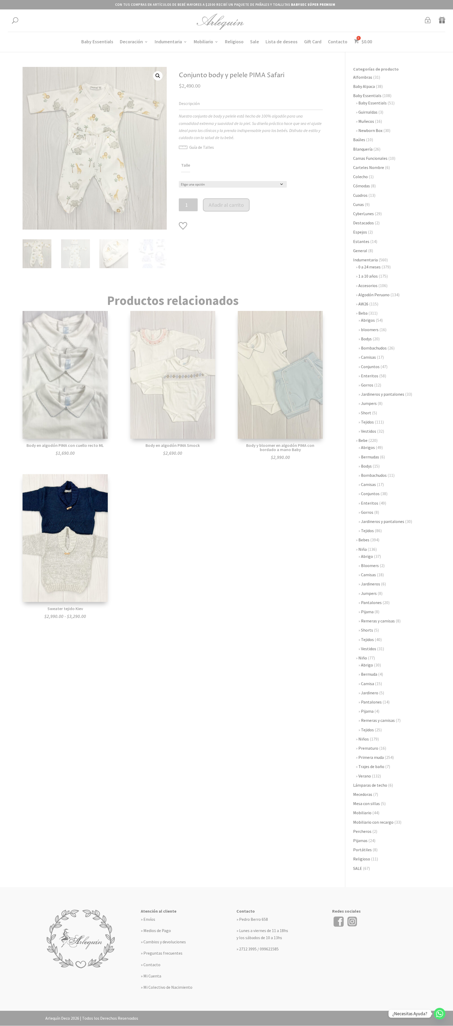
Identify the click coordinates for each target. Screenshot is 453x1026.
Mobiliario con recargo (373, 822)
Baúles (359, 139)
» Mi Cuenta (151, 976)
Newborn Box (370, 130)
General (360, 250)
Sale (254, 42)
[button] (158, 76)
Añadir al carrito (226, 205)
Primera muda (371, 757)
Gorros (367, 385)
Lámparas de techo (370, 785)
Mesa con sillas (366, 803)
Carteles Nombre (368, 167)
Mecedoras (362, 794)
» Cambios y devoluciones (163, 941)
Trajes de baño (371, 766)
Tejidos (367, 422)
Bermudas (370, 456)
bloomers (370, 329)
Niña (362, 549)
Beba (363, 313)
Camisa (367, 683)
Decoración (131, 42)
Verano (364, 776)
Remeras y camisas (378, 620)
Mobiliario (203, 42)
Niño (362, 657)
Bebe (363, 440)
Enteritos (369, 375)
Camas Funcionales (370, 158)
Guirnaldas (368, 112)
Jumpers (369, 403)
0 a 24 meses (369, 266)
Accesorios (368, 285)
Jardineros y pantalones (382, 394)
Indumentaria (168, 42)
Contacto (337, 42)
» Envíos (148, 919)
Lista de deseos (282, 42)
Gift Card (312, 42)
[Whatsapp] (439, 1013)
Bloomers (370, 565)
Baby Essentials (97, 42)
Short (366, 412)
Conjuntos (370, 366)
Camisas (368, 357)
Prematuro (368, 748)
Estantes (361, 241)
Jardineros (370, 583)
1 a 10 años (368, 276)
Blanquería (363, 149)
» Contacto (150, 964)
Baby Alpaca (364, 86)
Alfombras (362, 77)
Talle (185, 165)
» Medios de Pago (156, 930)
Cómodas (361, 185)
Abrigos (368, 320)
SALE (357, 868)
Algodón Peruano (374, 294)
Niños (363, 739)
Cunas (358, 204)
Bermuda (369, 674)
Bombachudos (374, 348)
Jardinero (369, 692)
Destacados (363, 222)
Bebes (363, 539)
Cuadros (360, 195)
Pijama (367, 611)
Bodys (366, 338)
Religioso (234, 42)
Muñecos (366, 121)
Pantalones (371, 602)
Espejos (360, 232)
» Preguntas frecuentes (161, 953)
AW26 (363, 303)
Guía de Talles (201, 147)
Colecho (360, 176)
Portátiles (362, 849)
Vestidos (368, 431)
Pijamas (360, 840)
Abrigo (367, 556)
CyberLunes (363, 213)
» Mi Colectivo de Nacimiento (166, 987)
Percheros (362, 831)
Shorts (367, 630)
